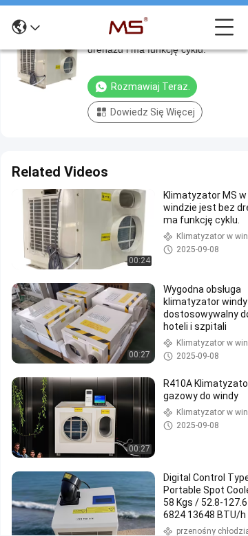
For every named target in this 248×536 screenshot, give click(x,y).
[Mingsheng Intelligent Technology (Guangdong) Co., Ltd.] (127, 27)
